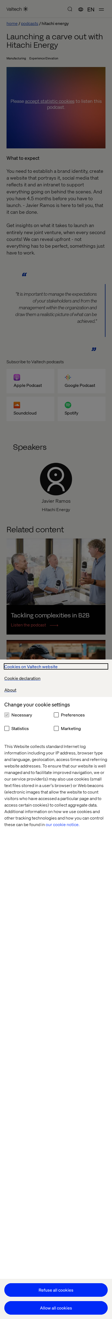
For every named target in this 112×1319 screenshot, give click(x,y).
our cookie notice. (63, 824)
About (10, 689)
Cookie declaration (22, 678)
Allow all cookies (56, 1308)
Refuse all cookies (56, 1290)
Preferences (73, 715)
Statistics (20, 728)
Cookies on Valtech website (31, 666)
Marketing (71, 728)
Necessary (21, 715)
